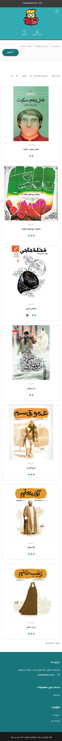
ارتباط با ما (55, 721)
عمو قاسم (31, 468)
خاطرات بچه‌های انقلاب (31, 229)
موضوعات (56, 46)
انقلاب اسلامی (26, 46)
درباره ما (56, 715)
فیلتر (9, 52)
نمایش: (24, 75)
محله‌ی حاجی (31, 308)
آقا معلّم (31, 547)
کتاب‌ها (56, 695)
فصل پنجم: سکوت (31, 149)
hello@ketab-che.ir (30, 3)
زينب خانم (31, 627)
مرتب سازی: (55, 75)
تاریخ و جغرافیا (42, 46)
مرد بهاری (31, 388)
